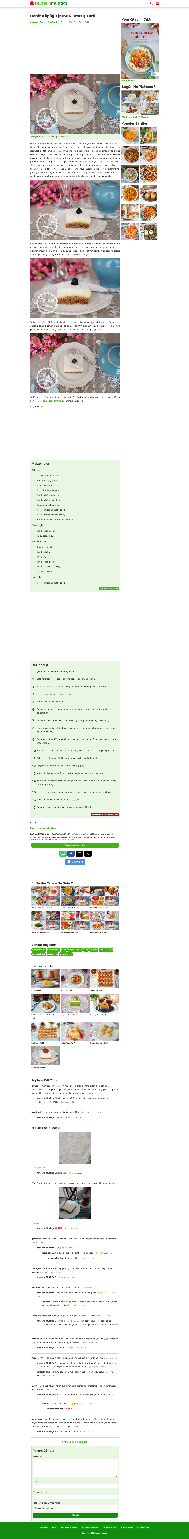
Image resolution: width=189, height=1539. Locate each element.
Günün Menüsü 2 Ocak (69, 908)
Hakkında (44, 1527)
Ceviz (63, 950)
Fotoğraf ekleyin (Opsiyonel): (47, 1503)
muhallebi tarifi (106, 950)
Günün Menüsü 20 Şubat (99, 908)
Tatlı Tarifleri (53, 22)
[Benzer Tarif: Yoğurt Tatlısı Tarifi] (75, 1031)
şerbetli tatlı (52, 954)
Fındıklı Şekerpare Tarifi (99, 1043)
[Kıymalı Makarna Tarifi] (148, 212)
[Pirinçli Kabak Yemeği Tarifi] (130, 193)
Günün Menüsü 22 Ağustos (135, 117)
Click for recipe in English (43, 828)
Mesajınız (37, 1456)
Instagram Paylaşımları (90, 1527)
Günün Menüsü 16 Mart (40, 932)
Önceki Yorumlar (71, 1442)
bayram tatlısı (53, 950)
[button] (63, 854)
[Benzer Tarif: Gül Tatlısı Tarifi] (75, 979)
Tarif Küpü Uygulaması (69, 1527)
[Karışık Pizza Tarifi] (148, 174)
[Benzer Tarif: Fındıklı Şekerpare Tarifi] (104, 1031)
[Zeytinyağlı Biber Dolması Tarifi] (148, 135)
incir (86, 950)
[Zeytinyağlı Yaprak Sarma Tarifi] (148, 231)
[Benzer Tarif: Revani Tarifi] (45, 979)
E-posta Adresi (40, 1492)
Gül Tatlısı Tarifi (66, 990)
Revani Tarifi (36, 990)
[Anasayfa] (49, 4)
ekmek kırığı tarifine (51, 401)
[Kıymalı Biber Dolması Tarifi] (148, 193)
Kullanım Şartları (127, 1527)
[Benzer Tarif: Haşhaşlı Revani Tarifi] (104, 1003)
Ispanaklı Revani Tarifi (69, 1015)
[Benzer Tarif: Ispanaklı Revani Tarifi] (75, 1003)
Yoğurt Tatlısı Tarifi (68, 1043)
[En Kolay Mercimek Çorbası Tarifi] (130, 135)
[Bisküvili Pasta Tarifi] (130, 212)
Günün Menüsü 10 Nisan (99, 932)
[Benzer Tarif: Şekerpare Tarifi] (104, 979)
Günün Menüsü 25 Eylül (69, 932)
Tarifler (43, 22)
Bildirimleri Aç (77, 862)
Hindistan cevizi (75, 950)
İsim (35, 1481)
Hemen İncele (128, 80)
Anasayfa (34, 22)
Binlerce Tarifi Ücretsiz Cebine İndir (105, 815)
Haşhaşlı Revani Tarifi (98, 1015)
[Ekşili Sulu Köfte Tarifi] (130, 174)
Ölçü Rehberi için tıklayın (109, 588)
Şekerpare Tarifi (96, 990)
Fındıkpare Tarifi (37, 1043)
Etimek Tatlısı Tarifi (38, 1067)
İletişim (54, 1527)
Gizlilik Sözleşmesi (110, 1527)
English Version (143, 1527)
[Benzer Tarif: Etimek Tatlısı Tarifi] (45, 1055)
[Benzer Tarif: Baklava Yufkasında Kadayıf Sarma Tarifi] (45, 1003)
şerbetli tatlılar (66, 954)
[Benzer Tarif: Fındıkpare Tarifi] (45, 1031)
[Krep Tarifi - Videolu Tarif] (148, 155)
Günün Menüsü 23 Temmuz (41, 908)
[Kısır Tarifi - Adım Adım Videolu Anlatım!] (130, 155)
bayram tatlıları (38, 950)
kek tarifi (94, 950)
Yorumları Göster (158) (75, 845)
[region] (75, 48)
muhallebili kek (38, 954)
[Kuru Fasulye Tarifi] (130, 231)
